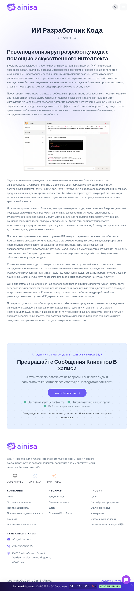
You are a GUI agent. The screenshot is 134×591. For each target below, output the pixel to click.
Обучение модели (101, 507)
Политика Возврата (18, 507)
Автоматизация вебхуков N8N (107, 524)
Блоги (52, 507)
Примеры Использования (21, 524)
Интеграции (97, 513)
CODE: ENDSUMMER (110, 586)
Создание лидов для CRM (105, 518)
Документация (57, 496)
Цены (94, 496)
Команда (12, 518)
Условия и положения (19, 502)
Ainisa (47, 580)
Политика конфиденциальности (25, 513)
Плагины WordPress (60, 513)
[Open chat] (126, 579)
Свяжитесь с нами (59, 502)
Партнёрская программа (105, 502)
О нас (10, 496)
